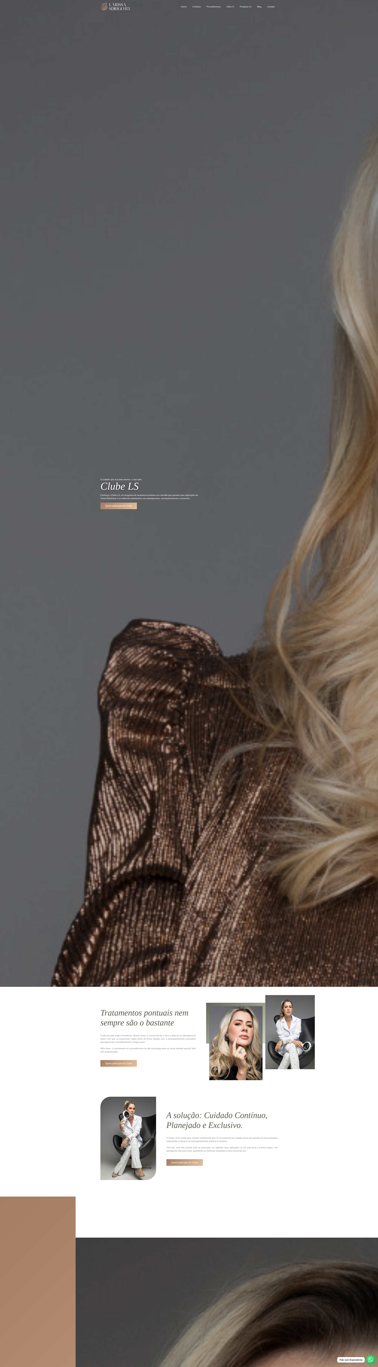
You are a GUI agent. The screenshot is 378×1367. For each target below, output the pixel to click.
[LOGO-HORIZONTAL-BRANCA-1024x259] (115, 6)
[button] (222, 6)
